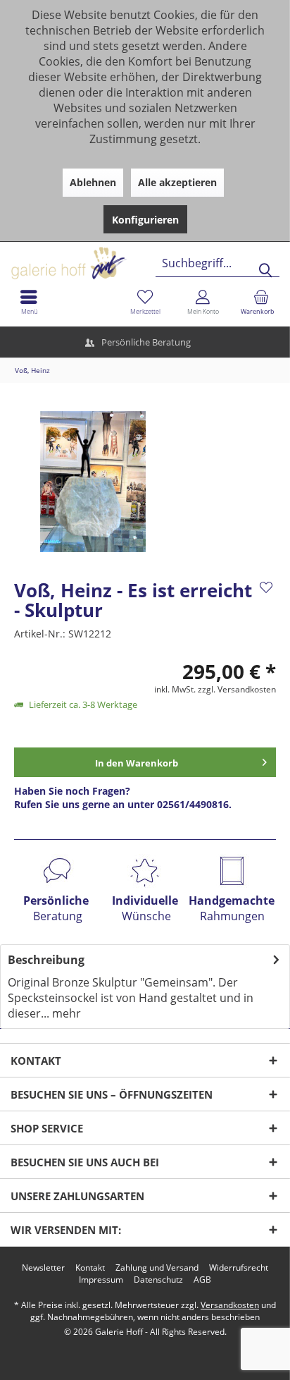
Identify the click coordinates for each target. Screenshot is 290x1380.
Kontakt (90, 1268)
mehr (65, 1013)
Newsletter (43, 1268)
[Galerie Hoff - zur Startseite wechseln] (123, 258)
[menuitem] (261, 301)
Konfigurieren (145, 219)
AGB (202, 1280)
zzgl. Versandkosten (237, 689)
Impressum (101, 1280)
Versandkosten (230, 1305)
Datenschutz (158, 1280)
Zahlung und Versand (156, 1268)
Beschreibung (46, 959)
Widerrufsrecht (238, 1268)
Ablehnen (93, 182)
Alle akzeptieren (177, 182)
